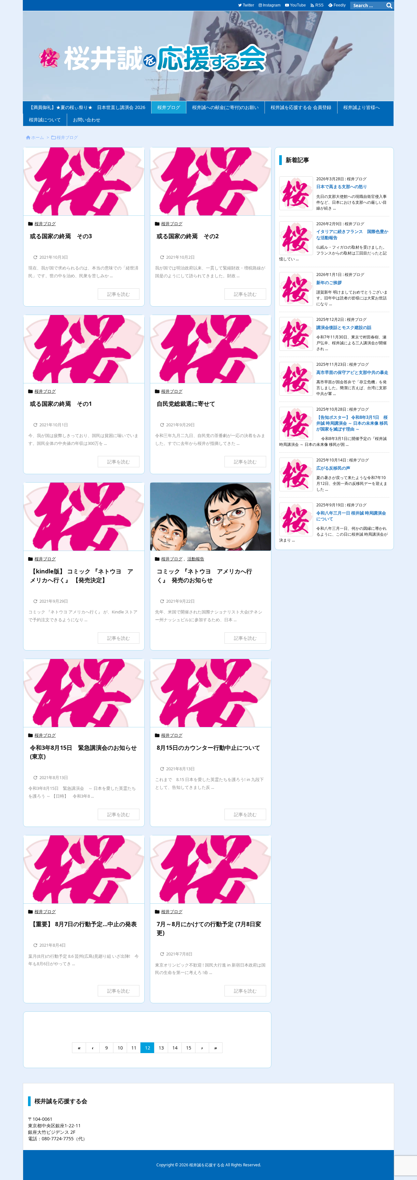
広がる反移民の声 (333, 468)
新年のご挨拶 (329, 282)
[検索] (389, 5)
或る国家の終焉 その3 (61, 236)
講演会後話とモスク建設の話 (343, 327)
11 (134, 1048)
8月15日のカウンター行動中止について (208, 747)
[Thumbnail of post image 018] (210, 517)
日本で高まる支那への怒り (341, 186)
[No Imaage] (83, 181)
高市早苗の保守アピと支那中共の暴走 (352, 372)
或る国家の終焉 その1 (61, 403)
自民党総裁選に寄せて (186, 403)
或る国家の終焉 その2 (188, 236)
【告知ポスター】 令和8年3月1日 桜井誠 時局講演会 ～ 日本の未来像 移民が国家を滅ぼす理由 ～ (352, 423)
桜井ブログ (45, 223)
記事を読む (118, 294)
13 (161, 1048)
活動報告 (195, 559)
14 (175, 1048)
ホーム (37, 137)
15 (188, 1048)
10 (120, 1048)
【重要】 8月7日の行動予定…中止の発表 (83, 924)
